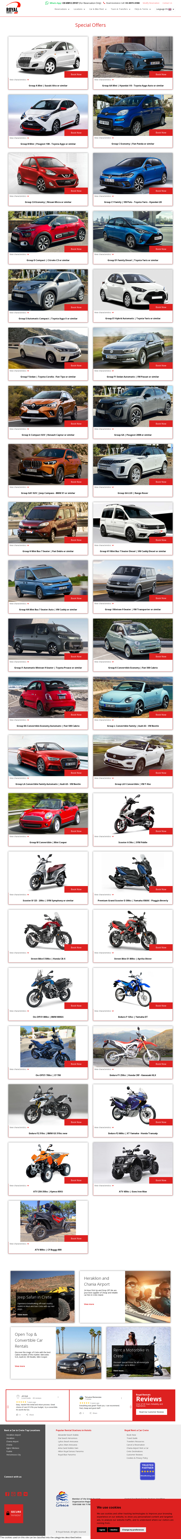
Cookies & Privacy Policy (137, 1458)
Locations (78, 9)
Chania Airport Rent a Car (137, 1448)
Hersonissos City (13, 1454)
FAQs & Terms (142, 9)
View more (22, 1314)
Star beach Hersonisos (67, 1438)
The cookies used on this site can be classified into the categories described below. (41, 1537)
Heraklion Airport (13, 1435)
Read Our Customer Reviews (151, 1412)
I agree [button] (102, 1530)
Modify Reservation (151, 3)
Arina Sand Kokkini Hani (68, 1448)
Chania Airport (12, 1441)
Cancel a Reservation (136, 1444)
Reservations (61, 9)
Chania (9, 1444)
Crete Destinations (135, 1451)
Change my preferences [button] (133, 1530)
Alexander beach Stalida (68, 1435)
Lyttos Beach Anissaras (68, 1441)
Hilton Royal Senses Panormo (71, 1451)
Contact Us (167, 3)
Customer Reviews (135, 1454)
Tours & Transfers (119, 9)
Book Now (76, 74)
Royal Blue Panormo (67, 1454)
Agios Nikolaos (12, 1448)
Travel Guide (132, 1438)
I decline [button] (113, 1530)
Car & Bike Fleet (96, 9)
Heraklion (10, 1438)
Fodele (9, 1451)
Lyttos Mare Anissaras (67, 1444)
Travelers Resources (135, 1441)
